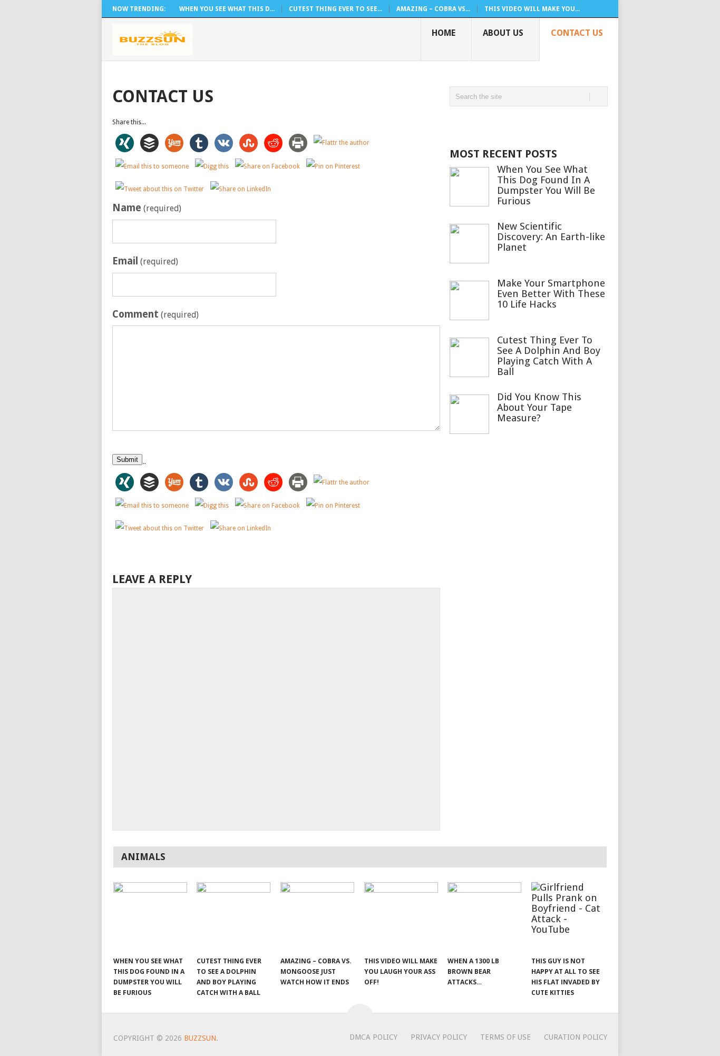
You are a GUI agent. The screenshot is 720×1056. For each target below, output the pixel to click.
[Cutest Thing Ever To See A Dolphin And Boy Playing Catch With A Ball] (233, 916)
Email (145, 261)
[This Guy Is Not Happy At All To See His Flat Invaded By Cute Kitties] (568, 916)
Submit (127, 459)
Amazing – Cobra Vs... (433, 9)
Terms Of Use (505, 1037)
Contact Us (577, 33)
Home (443, 33)
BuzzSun (200, 1038)
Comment (155, 314)
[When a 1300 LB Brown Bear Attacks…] (484, 916)
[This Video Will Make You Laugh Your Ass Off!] (401, 916)
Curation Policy (575, 1037)
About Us (503, 33)
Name (146, 207)
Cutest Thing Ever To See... (335, 9)
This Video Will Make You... (532, 9)
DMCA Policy (373, 1037)
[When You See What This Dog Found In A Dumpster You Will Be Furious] (150, 916)
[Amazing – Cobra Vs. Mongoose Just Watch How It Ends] (317, 916)
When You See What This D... (227, 9)
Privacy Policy (439, 1037)
